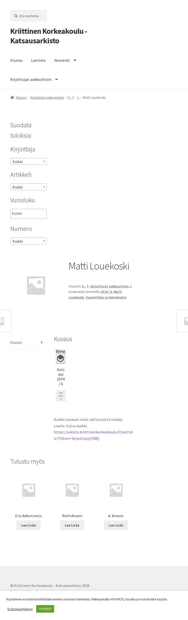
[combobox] (28, 161)
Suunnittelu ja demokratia (106, 297)
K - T (71, 97)
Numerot (62, 60)
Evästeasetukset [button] (20, 609)
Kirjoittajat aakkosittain (30, 79)
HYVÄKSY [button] (45, 609)
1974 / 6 (106, 291)
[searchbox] (36, 213)
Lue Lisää (61, 396)
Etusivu (16, 60)
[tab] (28, 342)
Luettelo (38, 60)
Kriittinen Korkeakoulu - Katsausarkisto (48, 36)
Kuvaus (16, 342)
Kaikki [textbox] (17, 161)
